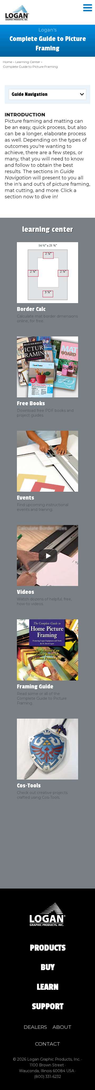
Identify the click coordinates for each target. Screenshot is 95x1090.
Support (47, 1006)
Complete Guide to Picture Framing (30, 67)
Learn (48, 987)
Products (47, 948)
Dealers (35, 1027)
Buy (48, 967)
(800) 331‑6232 (47, 1076)
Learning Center (27, 62)
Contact (47, 1044)
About (62, 1027)
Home (7, 62)
